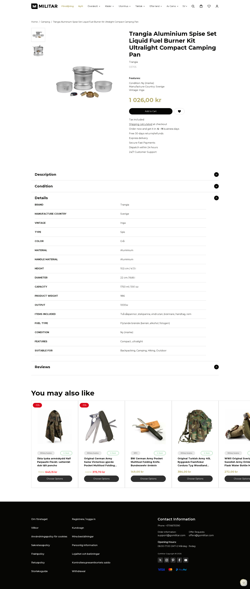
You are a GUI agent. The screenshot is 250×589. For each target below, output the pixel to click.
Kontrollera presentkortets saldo (91, 562)
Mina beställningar (83, 536)
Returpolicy (38, 562)
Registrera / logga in (83, 519)
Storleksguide (39, 571)
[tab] (38, 35)
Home (34, 22)
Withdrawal (78, 571)
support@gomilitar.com (171, 535)
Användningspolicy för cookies (49, 536)
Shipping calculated (140, 124)
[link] (46, 453)
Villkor (34, 527)
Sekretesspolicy (40, 545)
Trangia (133, 62)
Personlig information (85, 545)
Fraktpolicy (37, 554)
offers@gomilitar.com (201, 535)
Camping (45, 22)
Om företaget (39, 519)
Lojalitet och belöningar (86, 554)
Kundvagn (78, 527)
